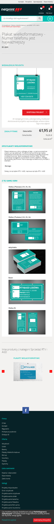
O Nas (4, 423)
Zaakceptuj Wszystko (42, 520)
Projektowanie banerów (10, 499)
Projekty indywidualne (9, 488)
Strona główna (6, 25)
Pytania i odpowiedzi (9, 473)
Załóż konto (6, 479)
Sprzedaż (29, 25)
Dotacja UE (5, 435)
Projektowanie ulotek (9, 496)
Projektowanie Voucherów (11, 508)
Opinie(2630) (37, 2)
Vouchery (5, 458)
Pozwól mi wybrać (9, 520)
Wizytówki (5, 444)
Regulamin (5, 429)
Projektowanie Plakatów (10, 502)
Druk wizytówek (7, 491)
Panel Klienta (48, 2)
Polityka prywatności (9, 432)
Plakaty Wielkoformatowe (18, 25)
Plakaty (4, 461)
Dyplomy (5, 464)
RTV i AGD (36, 25)
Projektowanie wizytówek (11, 493)
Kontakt (21, 2)
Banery (4, 449)
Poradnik (28, 2)
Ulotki (4, 447)
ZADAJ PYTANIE (11, 132)
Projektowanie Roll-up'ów (11, 505)
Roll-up (4, 455)
